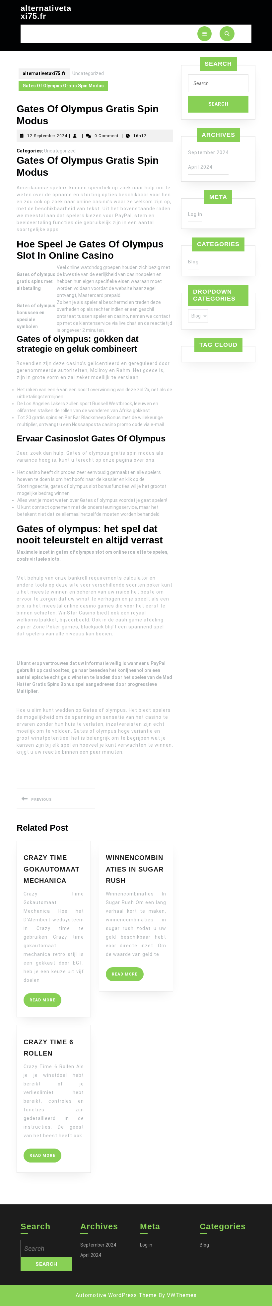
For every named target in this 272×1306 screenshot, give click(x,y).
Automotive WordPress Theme (116, 1295)
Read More (45, 1002)
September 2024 (208, 152)
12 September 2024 (47, 136)
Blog (193, 261)
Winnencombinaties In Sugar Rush (135, 869)
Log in (195, 214)
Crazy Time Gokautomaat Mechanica (52, 869)
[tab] (204, 33)
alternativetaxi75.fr (46, 12)
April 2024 (200, 167)
